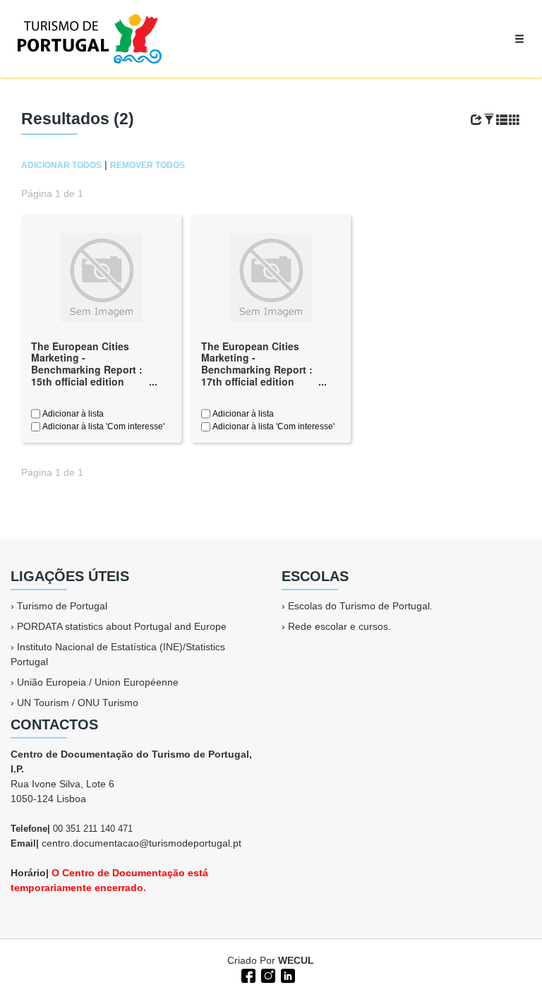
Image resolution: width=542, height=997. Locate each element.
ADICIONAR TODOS (61, 165)
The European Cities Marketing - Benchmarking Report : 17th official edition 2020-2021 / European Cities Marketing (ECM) (257, 375)
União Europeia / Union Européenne (98, 682)
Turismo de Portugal (62, 605)
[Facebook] (247, 974)
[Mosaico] (514, 120)
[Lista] (501, 120)
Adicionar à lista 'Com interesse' (102, 426)
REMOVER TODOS (147, 165)
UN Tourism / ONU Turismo (77, 702)
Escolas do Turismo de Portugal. (360, 605)
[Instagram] (266, 974)
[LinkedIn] (286, 974)
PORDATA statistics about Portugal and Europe (122, 626)
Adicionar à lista (72, 414)
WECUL (296, 960)
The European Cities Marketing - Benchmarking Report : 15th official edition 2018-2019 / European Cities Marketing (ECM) (87, 375)
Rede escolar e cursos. (339, 626)
